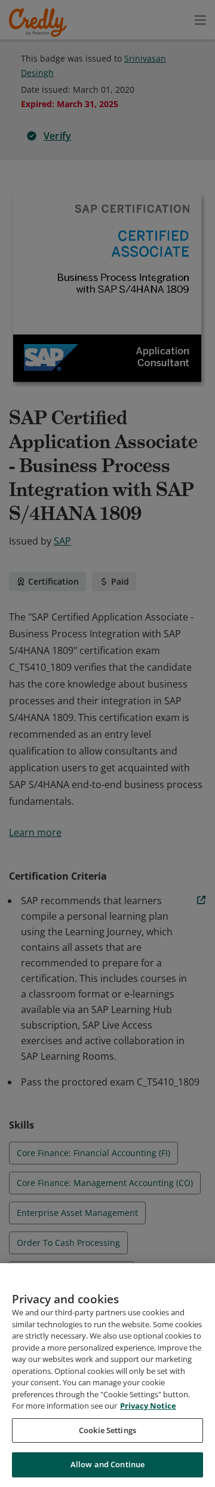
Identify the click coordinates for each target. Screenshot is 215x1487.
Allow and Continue (107, 1464)
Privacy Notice (148, 1405)
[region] (107, 1375)
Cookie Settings (107, 1430)
